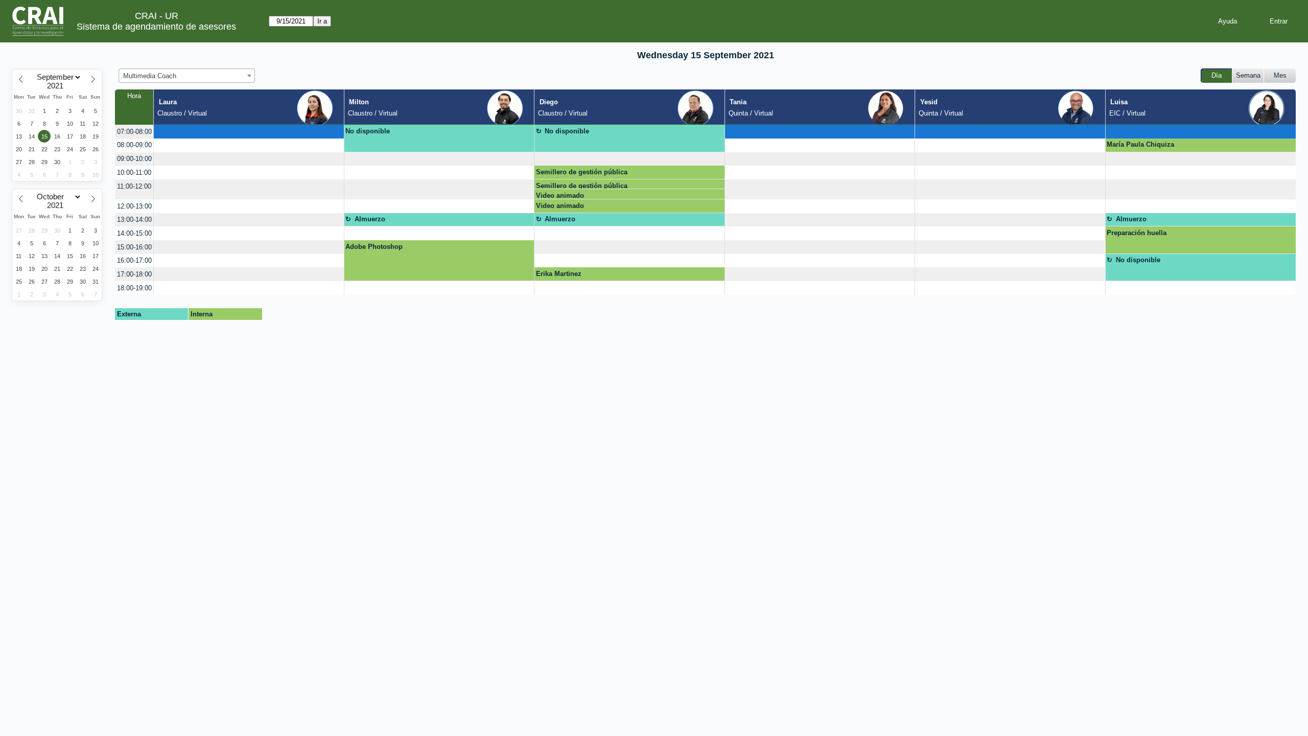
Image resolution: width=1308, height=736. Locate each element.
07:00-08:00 (134, 131)
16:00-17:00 (134, 260)
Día (1216, 75)
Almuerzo (370, 219)
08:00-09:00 (134, 145)
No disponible (367, 131)
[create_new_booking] (248, 132)
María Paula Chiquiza (1140, 144)
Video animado (560, 195)
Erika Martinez (558, 274)
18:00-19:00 (134, 288)
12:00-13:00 (134, 206)
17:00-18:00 (134, 274)
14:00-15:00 (134, 233)
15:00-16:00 (134, 247)
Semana (1248, 75)
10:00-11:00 (134, 172)
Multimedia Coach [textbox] (149, 76)
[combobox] (187, 75)
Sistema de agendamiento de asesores (156, 26)
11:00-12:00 (134, 186)
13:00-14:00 (134, 219)
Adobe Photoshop (374, 246)
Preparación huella (1136, 233)
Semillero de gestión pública (581, 172)
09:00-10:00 (134, 159)
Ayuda (1227, 21)
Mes (1280, 75)
